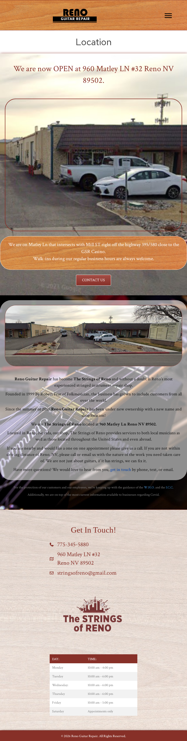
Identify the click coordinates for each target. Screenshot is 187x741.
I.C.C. (169, 487)
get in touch (120, 469)
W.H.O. (149, 487)
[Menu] (168, 16)
